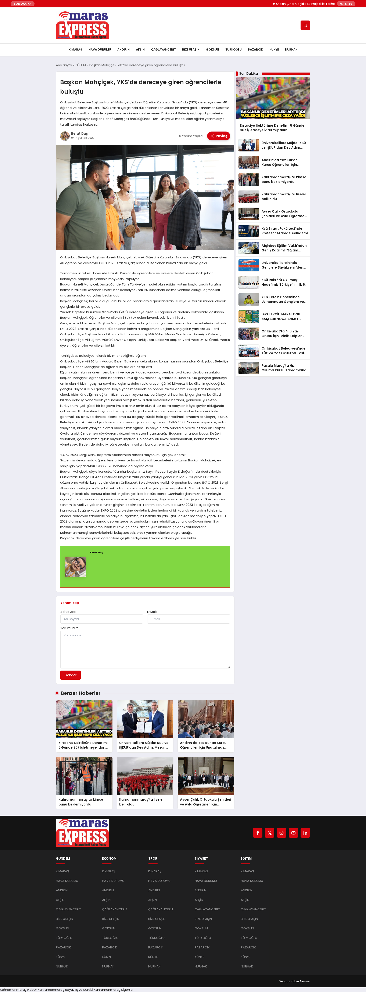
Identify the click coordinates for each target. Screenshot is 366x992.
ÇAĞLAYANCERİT (163, 49)
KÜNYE (274, 49)
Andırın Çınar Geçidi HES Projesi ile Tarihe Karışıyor (291, 4)
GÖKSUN (212, 49)
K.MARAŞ (75, 49)
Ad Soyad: (68, 611)
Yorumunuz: (69, 628)
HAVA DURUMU (100, 49)
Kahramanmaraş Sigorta (113, 989)
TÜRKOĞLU (233, 49)
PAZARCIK (255, 49)
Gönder (70, 675)
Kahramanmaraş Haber (18, 989)
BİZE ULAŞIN (191, 49)
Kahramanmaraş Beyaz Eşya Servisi (65, 989)
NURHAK (291, 49)
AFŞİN (140, 49)
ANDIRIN (123, 49)
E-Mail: (152, 611)
